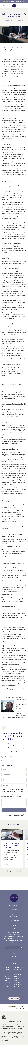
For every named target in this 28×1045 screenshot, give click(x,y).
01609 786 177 (17, 975)
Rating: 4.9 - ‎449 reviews (17, 1006)
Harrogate (7, 986)
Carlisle (7, 973)
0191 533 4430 (17, 988)
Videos (14, 915)
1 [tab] (10, 871)
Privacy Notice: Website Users (14, 932)
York (6, 984)
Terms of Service (8, 815)
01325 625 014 (17, 976)
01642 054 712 (18, 978)
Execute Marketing (12, 1008)
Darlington (7, 976)
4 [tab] (15, 871)
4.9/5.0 (18, 1)
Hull (6, 980)
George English (21, 1008)
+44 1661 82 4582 (18, 967)
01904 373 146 (17, 984)
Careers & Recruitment (14, 920)
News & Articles (14, 916)
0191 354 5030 (17, 971)
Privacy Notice (18, 815)
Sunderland (7, 988)
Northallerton (8, 975)
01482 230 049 (18, 980)
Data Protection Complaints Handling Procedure (14, 938)
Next (19, 871)
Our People (14, 911)
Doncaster (7, 982)
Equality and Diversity (14, 942)
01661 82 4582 (17, 969)
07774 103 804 (18, 990)
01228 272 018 (18, 973)
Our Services (14, 909)
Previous (8, 871)
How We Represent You (14, 913)
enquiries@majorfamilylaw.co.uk (13, 760)
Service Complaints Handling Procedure (14, 940)
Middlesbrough (8, 978)
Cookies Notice (14, 944)
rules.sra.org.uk (6, 1040)
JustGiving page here (16, 1028)
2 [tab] (12, 871)
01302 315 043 (17, 982)
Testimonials (14, 918)
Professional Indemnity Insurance (14, 930)
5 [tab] (17, 871)
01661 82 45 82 (8, 757)
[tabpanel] (12, 848)
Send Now (14, 810)
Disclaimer (14, 929)
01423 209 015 (18, 986)
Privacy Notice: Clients (14, 934)
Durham (7, 971)
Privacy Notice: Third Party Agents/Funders (14, 936)
